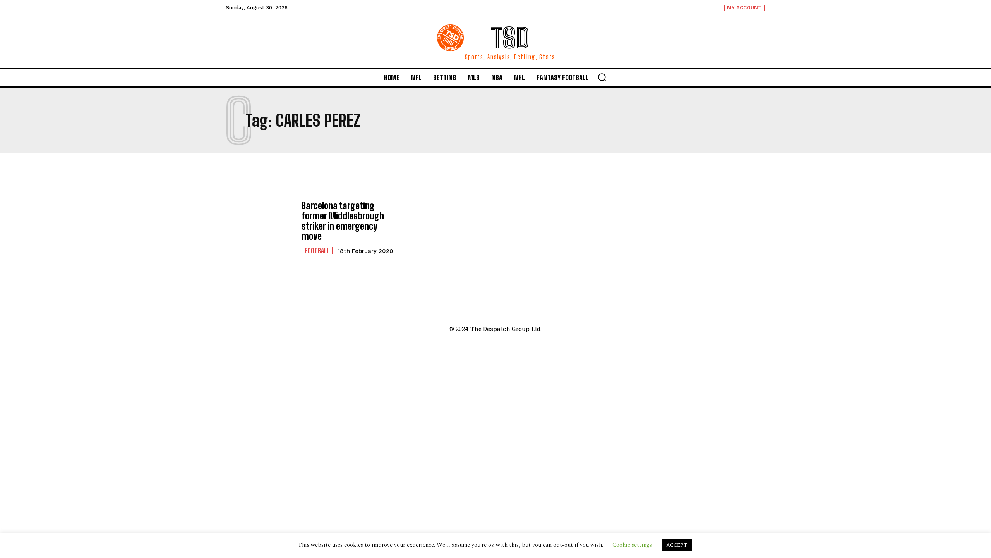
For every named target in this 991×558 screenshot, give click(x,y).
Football (317, 250)
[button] (602, 77)
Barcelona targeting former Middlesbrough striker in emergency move (343, 221)
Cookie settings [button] (632, 545)
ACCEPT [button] (676, 545)
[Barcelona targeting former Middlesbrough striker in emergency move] (260, 227)
